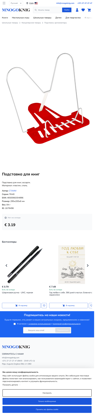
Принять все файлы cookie (47, 409)
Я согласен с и (48, 324)
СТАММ (12, 188)
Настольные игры (20, 17)
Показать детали (10, 385)
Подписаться (62, 330)
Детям (58, 17)
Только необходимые (47, 401)
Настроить (47, 393)
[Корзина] (89, 10)
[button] (6, 263)
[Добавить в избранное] (43, 302)
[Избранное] (83, 10)
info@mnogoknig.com (65, 3)
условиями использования (39, 324)
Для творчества (73, 17)
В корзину (22, 303)
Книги (5, 17)
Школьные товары (42, 17)
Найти (66, 10)
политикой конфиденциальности (66, 324)
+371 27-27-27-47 (84, 3)
